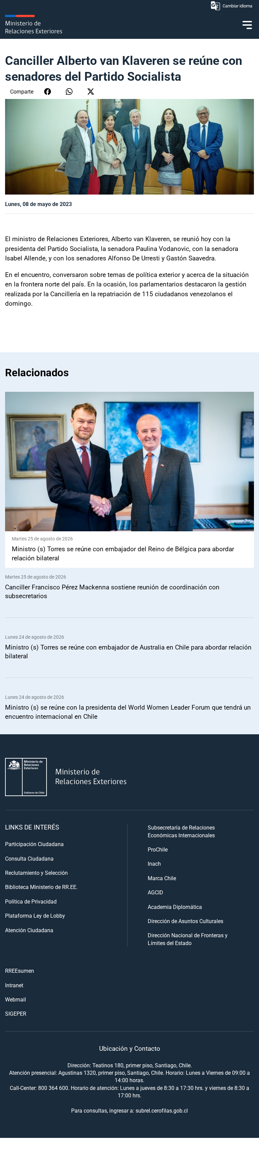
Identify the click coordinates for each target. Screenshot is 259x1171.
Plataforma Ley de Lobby (35, 915)
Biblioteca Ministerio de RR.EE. (41, 886)
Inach (154, 863)
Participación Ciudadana (34, 843)
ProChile (158, 849)
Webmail (15, 999)
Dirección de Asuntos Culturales (185, 920)
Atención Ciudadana (29, 930)
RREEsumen (19, 970)
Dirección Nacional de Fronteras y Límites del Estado (188, 939)
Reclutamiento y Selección (36, 872)
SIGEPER (15, 1013)
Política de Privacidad (31, 901)
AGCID (155, 892)
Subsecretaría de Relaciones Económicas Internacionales (181, 831)
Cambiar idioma (237, 6)
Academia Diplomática (175, 906)
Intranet (14, 985)
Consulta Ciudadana (29, 858)
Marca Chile (162, 878)
